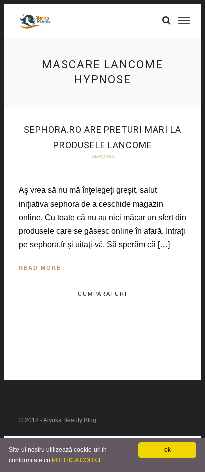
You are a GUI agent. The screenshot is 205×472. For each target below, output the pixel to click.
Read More (40, 268)
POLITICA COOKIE (77, 460)
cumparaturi (102, 294)
